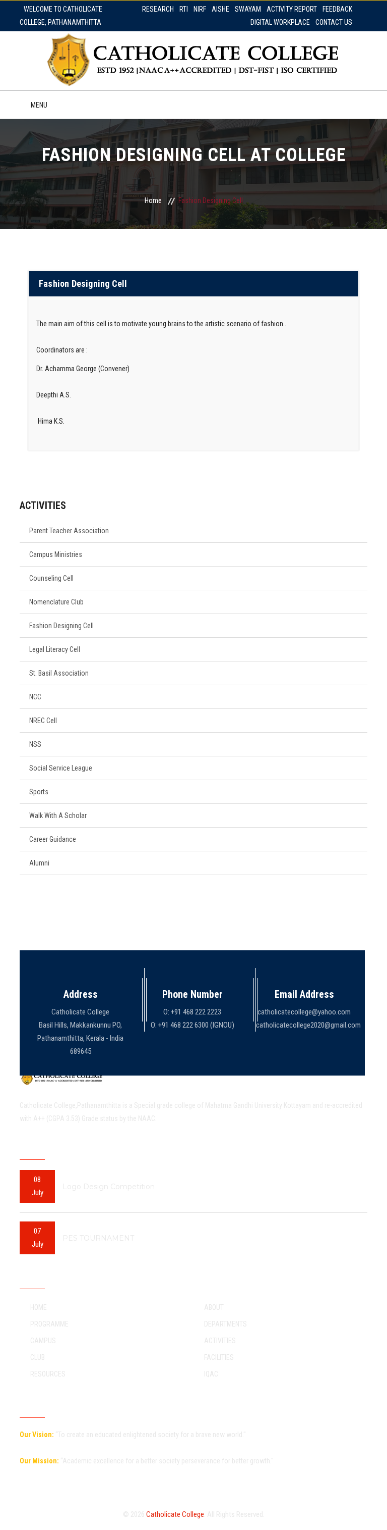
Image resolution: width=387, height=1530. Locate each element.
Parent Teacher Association (69, 531)
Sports (38, 792)
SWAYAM (248, 9)
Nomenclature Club (56, 602)
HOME (38, 1307)
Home (153, 200)
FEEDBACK (337, 9)
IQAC (211, 1374)
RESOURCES (48, 1374)
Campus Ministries (55, 554)
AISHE (220, 9)
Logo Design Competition (108, 1186)
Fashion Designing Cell (61, 626)
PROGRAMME (49, 1324)
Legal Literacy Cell (54, 649)
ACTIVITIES (220, 1341)
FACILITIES (219, 1357)
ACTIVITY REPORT (292, 9)
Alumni (39, 863)
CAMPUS (43, 1341)
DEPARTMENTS (225, 1324)
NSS (35, 744)
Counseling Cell (51, 578)
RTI (183, 9)
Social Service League (60, 768)
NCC (35, 697)
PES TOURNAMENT (98, 1238)
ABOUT (214, 1307)
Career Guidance (52, 839)
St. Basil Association (59, 673)
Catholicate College (175, 1514)
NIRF (200, 9)
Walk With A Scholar (58, 815)
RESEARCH (158, 9)
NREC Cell (43, 721)
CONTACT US (333, 22)
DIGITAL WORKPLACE (280, 22)
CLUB (37, 1357)
